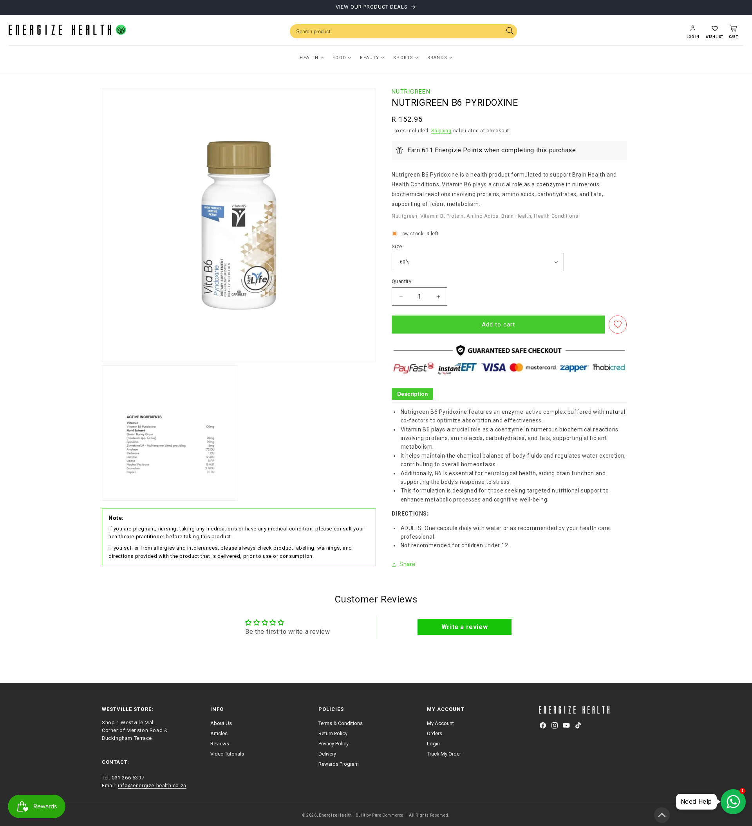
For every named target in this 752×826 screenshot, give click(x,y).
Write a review (464, 627)
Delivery (327, 754)
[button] (714, 31)
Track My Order (444, 754)
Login (433, 744)
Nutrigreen (411, 91)
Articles (219, 733)
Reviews (219, 744)
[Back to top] (662, 815)
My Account (440, 723)
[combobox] (403, 31)
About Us (221, 723)
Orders (434, 733)
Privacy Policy (333, 744)
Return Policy (332, 733)
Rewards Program (338, 764)
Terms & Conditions (340, 723)
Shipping (441, 130)
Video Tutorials (227, 754)
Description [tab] (412, 394)
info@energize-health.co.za (152, 785)
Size (397, 246)
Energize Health (335, 815)
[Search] (509, 31)
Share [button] (408, 564)
